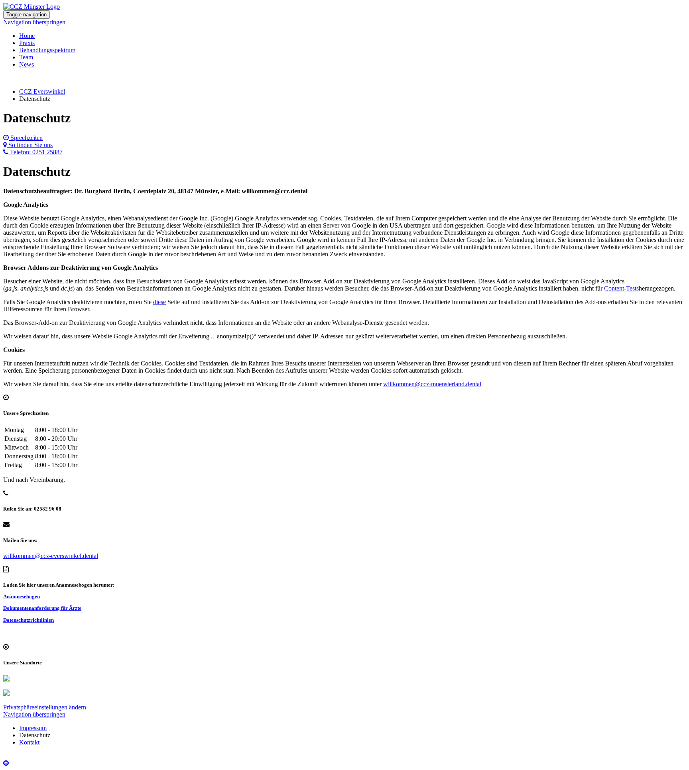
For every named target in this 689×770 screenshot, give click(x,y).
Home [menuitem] (27, 35)
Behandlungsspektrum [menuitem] (47, 50)
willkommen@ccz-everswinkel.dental (50, 555)
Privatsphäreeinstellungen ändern (44, 707)
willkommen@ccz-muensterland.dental (432, 384)
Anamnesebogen (21, 596)
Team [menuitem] (26, 57)
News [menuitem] (26, 64)
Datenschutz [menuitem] (34, 735)
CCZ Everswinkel (42, 91)
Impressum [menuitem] (33, 728)
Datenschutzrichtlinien (28, 620)
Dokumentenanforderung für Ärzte (42, 608)
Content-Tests (621, 288)
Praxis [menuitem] (27, 42)
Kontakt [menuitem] (29, 742)
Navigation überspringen (34, 22)
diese (159, 302)
